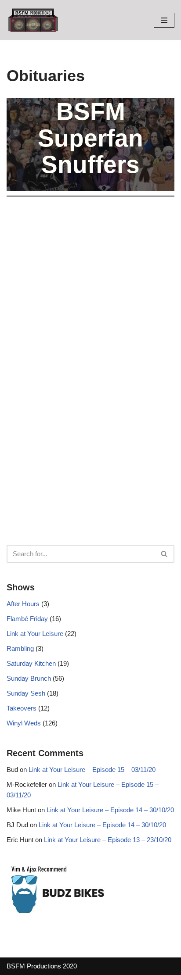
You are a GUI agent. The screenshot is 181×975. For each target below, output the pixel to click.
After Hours (23, 603)
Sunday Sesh (26, 693)
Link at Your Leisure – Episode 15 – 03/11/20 (92, 769)
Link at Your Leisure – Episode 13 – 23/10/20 (107, 839)
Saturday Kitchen (31, 663)
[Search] (164, 554)
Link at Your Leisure (35, 633)
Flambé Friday (27, 618)
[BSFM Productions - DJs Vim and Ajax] (33, 20)
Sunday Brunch (29, 678)
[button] (164, 553)
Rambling (20, 648)
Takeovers (21, 708)
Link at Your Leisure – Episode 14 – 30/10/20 (110, 810)
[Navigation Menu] (164, 20)
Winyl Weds (24, 723)
